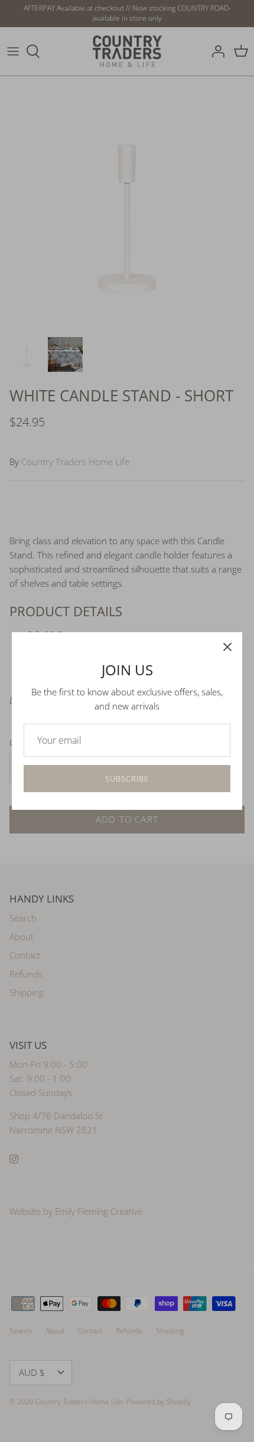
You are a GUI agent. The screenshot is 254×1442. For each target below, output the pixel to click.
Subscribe (127, 778)
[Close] (227, 647)
